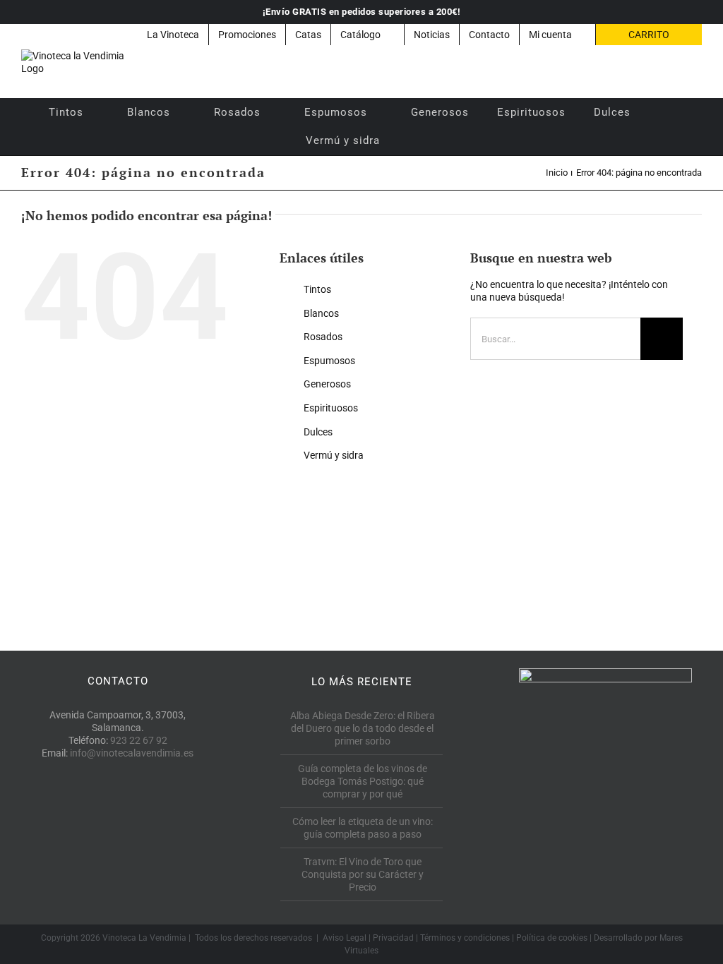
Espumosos (329, 360)
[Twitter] (118, 817)
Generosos (327, 384)
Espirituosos (331, 408)
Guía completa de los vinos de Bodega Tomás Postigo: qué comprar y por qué (362, 781)
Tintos (317, 289)
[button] (412, 140)
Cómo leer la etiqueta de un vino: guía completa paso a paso (362, 828)
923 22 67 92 (138, 740)
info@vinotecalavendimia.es (131, 753)
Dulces (318, 432)
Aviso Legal (344, 938)
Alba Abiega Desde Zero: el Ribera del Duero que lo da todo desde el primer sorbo (362, 728)
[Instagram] (149, 817)
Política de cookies (551, 938)
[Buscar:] (555, 338)
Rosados (323, 336)
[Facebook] (86, 817)
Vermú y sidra (334, 455)
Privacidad (393, 938)
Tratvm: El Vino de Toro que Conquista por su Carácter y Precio (362, 874)
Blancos (321, 313)
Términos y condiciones (465, 938)
